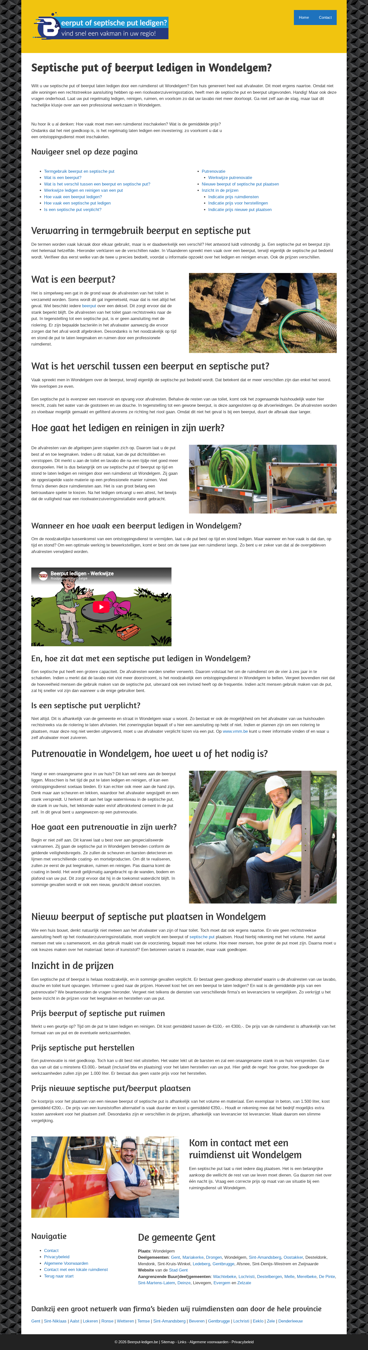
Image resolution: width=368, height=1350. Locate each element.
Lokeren (90, 1321)
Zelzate (244, 1282)
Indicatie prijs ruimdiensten (233, 196)
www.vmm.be (235, 731)
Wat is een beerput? (62, 177)
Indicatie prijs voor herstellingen (238, 203)
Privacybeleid (56, 1256)
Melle (289, 1276)
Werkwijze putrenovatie (230, 177)
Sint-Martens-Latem (156, 1282)
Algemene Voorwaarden (66, 1263)
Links (182, 1342)
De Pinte (327, 1276)
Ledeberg (201, 1264)
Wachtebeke (224, 1276)
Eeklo (258, 1321)
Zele (271, 1321)
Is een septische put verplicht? (72, 209)
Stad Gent (178, 1270)
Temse (143, 1321)
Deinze (184, 1282)
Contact (325, 17)
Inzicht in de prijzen (220, 190)
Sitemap (167, 1342)
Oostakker (293, 1257)
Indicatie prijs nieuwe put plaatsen (240, 209)
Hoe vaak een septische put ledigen (77, 203)
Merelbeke (306, 1276)
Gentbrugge (223, 1264)
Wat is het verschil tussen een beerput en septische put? (97, 184)
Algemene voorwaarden (209, 1342)
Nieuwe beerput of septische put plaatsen (240, 184)
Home (304, 17)
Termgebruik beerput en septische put (79, 171)
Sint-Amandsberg (265, 1257)
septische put (202, 936)
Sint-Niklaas (55, 1321)
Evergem (222, 1282)
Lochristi (247, 1276)
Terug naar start (59, 1276)
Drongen (214, 1257)
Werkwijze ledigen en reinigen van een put (83, 190)
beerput (89, 306)
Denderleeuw (290, 1321)
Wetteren (125, 1321)
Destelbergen (269, 1276)
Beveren (197, 1321)
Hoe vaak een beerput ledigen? (73, 196)
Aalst (74, 1321)
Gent (175, 1257)
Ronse (107, 1321)
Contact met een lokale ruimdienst (76, 1269)
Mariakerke (193, 1257)
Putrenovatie (213, 171)
